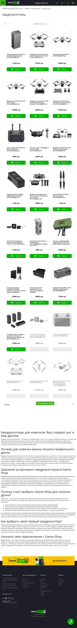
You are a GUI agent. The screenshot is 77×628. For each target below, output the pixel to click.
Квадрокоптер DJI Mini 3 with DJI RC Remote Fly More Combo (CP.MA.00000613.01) (39, 102)
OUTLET (43, 595)
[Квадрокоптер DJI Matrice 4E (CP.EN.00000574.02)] (39, 368)
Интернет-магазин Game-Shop (10, 476)
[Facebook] (10, 598)
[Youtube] (6, 598)
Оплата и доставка (28, 583)
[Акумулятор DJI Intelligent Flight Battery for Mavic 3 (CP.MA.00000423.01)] (16, 181)
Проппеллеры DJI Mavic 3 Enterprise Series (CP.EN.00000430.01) (61, 196)
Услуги (60, 585)
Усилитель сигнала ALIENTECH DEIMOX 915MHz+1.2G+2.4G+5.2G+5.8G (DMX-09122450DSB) (16, 290)
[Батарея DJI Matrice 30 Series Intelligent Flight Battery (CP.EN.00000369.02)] (16, 41)
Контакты (25, 581)
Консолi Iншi (44, 585)
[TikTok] (13, 598)
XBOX (42, 581)
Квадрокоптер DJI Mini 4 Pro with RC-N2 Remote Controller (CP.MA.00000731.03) (39, 56)
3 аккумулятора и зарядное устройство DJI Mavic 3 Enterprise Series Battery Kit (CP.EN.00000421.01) (16, 337)
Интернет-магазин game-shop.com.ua (12, 8)
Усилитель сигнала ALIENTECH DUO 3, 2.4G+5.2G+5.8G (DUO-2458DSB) (36, 290)
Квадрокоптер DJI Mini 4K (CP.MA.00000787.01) (15, 381)
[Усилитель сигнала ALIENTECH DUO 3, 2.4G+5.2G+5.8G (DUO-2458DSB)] (39, 275)
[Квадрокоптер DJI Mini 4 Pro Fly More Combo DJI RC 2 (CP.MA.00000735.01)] (62, 135)
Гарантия (25, 585)
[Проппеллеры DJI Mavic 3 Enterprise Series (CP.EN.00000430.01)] (62, 181)
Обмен (60, 583)
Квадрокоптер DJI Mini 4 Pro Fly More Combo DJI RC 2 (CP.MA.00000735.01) (62, 149)
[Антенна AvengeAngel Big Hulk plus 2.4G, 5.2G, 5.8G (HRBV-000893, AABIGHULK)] (62, 228)
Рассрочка (26, 587)
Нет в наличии (39, 349)
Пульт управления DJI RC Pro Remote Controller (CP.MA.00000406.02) (16, 149)
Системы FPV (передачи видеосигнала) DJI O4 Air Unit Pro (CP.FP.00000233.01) (15, 242)
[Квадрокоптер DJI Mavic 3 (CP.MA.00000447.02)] (62, 41)
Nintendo (43, 583)
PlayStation (44, 579)
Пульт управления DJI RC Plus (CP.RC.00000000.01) (61, 335)
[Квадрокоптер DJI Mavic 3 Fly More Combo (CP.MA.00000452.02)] (16, 88)
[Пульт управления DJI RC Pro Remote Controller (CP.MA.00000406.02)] (16, 135)
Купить (18, 69)
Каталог (27, 8)
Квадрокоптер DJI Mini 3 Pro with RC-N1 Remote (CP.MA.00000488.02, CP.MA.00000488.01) (62, 383)
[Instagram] (8, 598)
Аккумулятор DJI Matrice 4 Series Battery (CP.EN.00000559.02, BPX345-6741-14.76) (38, 243)
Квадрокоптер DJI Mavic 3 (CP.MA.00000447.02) (61, 55)
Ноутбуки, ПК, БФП (46, 591)
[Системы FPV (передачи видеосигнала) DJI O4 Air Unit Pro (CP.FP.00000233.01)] (16, 228)
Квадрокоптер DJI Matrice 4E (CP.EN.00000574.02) (39, 381)
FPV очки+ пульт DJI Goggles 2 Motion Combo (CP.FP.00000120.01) (39, 149)
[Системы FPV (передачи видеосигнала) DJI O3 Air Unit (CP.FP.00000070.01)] (39, 321)
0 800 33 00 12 (41, 3)
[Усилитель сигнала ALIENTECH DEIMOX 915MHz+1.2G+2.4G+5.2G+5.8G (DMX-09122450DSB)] (16, 275)
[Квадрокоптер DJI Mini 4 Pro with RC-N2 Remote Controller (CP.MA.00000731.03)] (39, 41)
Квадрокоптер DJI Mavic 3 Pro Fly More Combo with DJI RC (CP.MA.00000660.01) (62, 102)
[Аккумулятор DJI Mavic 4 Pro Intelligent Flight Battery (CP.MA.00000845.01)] (62, 275)
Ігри (42, 589)
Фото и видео (36, 8)
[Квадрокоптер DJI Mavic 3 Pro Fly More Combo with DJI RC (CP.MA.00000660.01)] (62, 88)
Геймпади (43, 587)
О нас (24, 579)
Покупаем (61, 581)
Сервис (60, 579)
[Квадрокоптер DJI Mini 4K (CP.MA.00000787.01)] (16, 368)
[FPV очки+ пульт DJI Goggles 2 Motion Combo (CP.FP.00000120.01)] (39, 135)
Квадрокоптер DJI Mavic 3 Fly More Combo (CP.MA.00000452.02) (16, 102)
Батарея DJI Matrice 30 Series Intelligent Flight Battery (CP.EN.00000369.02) (16, 56)
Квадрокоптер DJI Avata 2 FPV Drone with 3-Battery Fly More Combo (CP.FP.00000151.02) (39, 197)
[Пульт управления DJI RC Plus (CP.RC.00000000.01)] (62, 321)
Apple (42, 593)
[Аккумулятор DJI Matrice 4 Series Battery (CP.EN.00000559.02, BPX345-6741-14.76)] (39, 228)
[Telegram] (3, 598)
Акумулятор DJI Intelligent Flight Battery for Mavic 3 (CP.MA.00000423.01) (15, 196)
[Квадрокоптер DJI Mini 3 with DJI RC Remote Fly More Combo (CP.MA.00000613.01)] (39, 88)
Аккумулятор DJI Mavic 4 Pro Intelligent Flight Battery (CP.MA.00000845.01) (62, 289)
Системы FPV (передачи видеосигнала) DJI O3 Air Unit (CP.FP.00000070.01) (38, 336)
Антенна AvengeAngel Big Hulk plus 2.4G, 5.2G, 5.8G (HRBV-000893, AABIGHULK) (61, 242)
